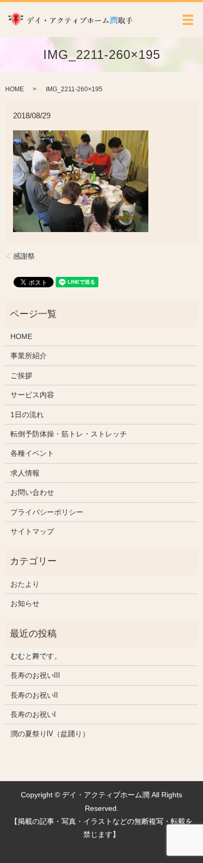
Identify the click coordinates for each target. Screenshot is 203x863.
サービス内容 (32, 395)
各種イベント (32, 453)
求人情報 (25, 473)
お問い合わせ (32, 492)
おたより (25, 584)
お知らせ (25, 603)
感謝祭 (24, 256)
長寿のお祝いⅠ (33, 714)
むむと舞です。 (35, 656)
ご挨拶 (21, 375)
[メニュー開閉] (188, 20)
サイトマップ (32, 531)
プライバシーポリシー (46, 512)
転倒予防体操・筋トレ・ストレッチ (68, 434)
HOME (14, 89)
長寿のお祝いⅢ (35, 675)
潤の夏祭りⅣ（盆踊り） (50, 734)
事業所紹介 (28, 355)
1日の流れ (27, 414)
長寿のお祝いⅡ (34, 695)
